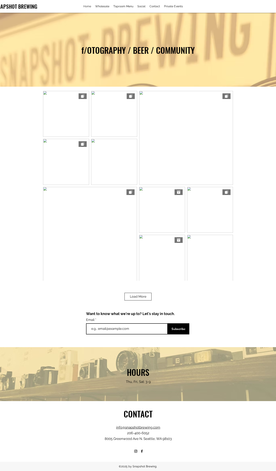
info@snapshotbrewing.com (138, 427)
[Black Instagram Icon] (136, 451)
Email (90, 319)
